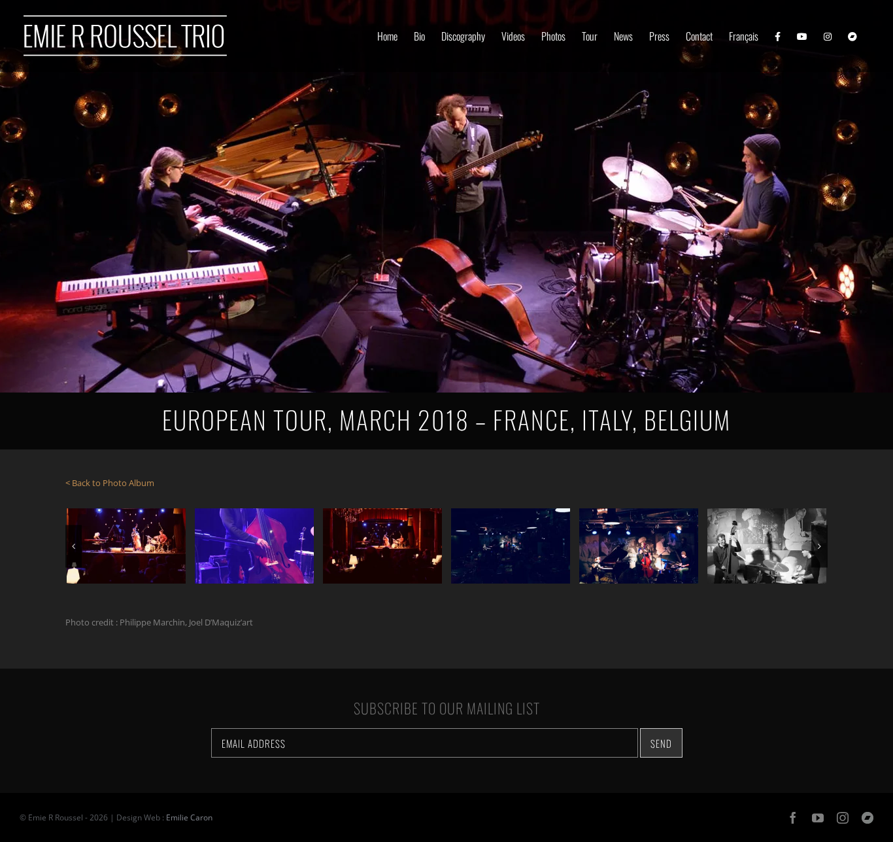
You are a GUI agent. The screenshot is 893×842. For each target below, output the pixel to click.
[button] (73, 546)
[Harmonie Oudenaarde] (126, 546)
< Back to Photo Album (109, 483)
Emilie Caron (189, 817)
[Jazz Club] (510, 546)
